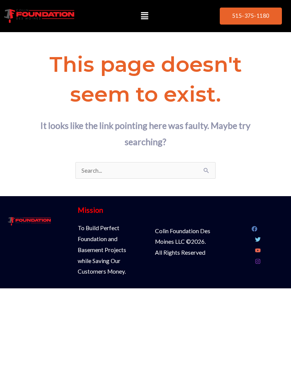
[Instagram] (258, 261)
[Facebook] (254, 229)
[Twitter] (258, 239)
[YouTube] (258, 250)
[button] (144, 16)
